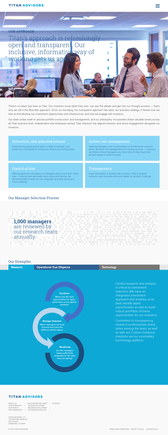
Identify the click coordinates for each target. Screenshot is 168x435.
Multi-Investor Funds (37, 403)
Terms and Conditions (119, 429)
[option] (84, 231)
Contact (56, 403)
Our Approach (15, 405)
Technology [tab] (109, 267)
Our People (13, 408)
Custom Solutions (36, 405)
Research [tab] (17, 267)
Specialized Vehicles (37, 410)
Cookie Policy (152, 429)
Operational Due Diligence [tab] (53, 267)
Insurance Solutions (37, 408)
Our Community (15, 410)
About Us (12, 403)
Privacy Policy (137, 429)
